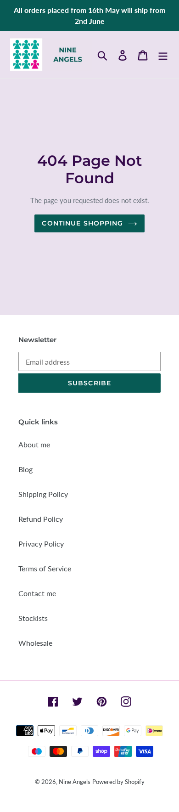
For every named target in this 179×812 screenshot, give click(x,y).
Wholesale (35, 642)
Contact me (37, 593)
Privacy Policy (41, 543)
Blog (25, 469)
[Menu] (163, 54)
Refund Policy (40, 518)
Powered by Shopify (118, 781)
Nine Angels (74, 781)
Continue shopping (82, 223)
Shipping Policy (43, 494)
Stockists (33, 618)
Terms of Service (44, 568)
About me (34, 444)
